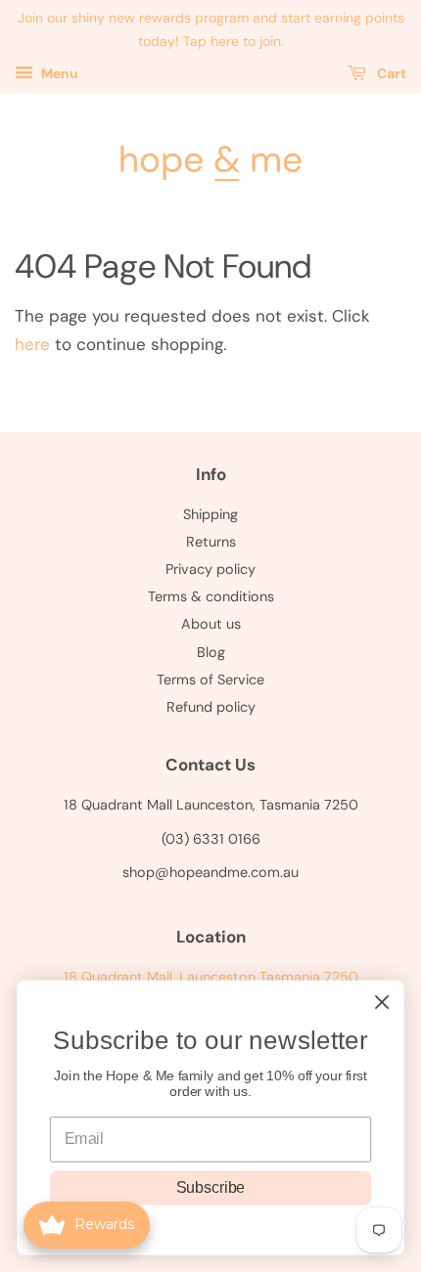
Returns (211, 541)
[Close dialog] (382, 1002)
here (32, 344)
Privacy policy (210, 569)
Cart (390, 73)
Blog (211, 652)
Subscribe (210, 1188)
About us (211, 624)
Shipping (210, 514)
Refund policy (211, 707)
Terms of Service (210, 679)
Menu (58, 73)
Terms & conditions (211, 596)
